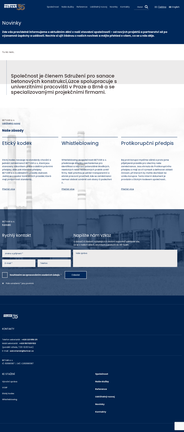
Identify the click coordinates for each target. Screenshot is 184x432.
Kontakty (125, 6)
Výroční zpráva (9, 381)
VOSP (4, 387)
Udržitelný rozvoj (98, 6)
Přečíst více (8, 189)
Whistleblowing (9, 399)
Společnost (53, 6)
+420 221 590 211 (29, 339)
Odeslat (76, 274)
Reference (82, 6)
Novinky (114, 6)
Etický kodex (8, 393)
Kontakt (6, 224)
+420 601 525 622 (27, 343)
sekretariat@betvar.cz (22, 351)
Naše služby (68, 6)
